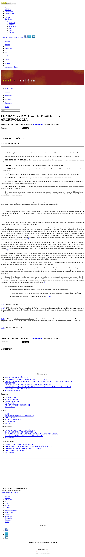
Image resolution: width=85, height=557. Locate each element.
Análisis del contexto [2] (13, 401)
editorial (7, 41)
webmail (16, 492)
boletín (7, 107)
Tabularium (8, 19)
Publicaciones (9, 13)
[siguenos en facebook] (26, 37)
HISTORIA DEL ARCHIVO (14, 450)
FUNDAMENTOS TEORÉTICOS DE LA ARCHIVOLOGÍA (26, 379)
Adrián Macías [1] (11, 421)
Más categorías (10, 407)
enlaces (7, 63)
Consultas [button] (4, 37)
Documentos (9, 12)
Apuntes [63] (9, 403)
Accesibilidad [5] (10, 397)
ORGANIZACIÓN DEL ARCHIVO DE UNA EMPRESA (25, 448)
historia (7, 45)
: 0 (38, 124)
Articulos (8, 10)
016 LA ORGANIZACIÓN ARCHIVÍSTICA (20, 432)
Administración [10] (11, 399)
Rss (10, 28)
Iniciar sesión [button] (19, 37)
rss (6, 52)
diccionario (8, 103)
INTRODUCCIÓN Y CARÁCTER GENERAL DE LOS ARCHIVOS (29, 385)
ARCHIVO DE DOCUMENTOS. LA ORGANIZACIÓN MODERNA (29, 446)
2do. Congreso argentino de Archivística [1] (19, 416)
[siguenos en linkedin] (33, 37)
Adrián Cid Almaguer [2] (13, 419)
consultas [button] (4, 492)
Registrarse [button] (11, 37)
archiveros (8, 95)
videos (7, 59)
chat (6, 56)
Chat (10, 30)
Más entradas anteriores (12, 390)
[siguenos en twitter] (29, 37)
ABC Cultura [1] (10, 417)
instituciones (9, 88)
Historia (11, 25)
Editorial (12, 23)
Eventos (7, 17)
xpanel (10, 492)
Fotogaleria (12, 26)
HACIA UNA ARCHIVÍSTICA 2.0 (17, 377)
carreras (7, 92)
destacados (8, 99)
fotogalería (8, 48)
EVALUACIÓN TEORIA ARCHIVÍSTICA (20, 430)
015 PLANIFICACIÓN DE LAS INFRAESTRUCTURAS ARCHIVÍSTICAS (31, 434)
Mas (6, 21)
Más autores (9, 423)
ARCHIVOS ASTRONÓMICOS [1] (17, 405)
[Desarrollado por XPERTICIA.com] (42, 554)
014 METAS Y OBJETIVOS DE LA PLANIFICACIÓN (24, 436)
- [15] (7, 414)
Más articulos (9, 438)
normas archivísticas (11, 67)
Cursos (7, 15)
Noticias (7, 8)
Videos (11, 32)
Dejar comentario (6, 344)
